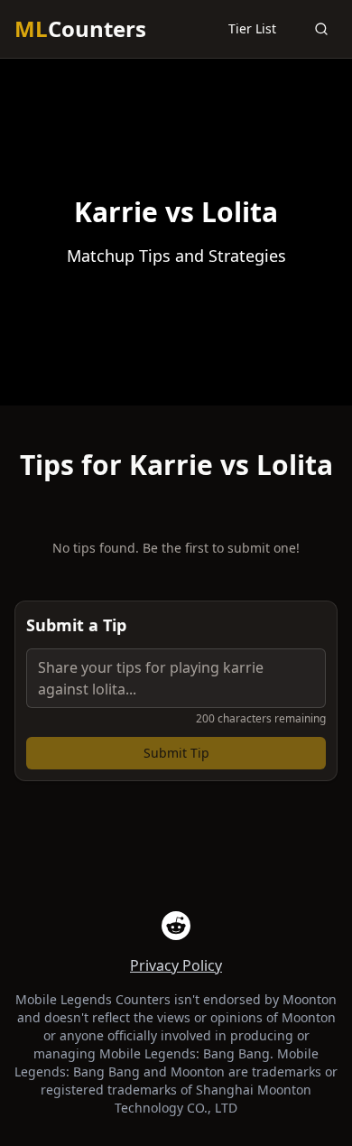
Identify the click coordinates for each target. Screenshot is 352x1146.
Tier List (252, 28)
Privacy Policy (176, 965)
